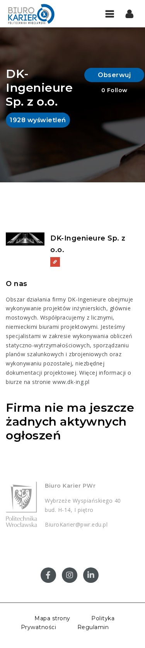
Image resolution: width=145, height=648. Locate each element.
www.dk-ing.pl (71, 381)
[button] (130, 13)
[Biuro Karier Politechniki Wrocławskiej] (39, 13)
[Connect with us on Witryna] (55, 262)
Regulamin (93, 627)
